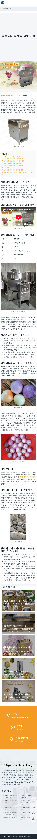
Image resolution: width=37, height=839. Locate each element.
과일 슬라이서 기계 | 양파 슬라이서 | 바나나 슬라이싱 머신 (18, 648)
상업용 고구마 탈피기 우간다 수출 (14, 626)
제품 (4, 8)
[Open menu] (35, 3)
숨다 (9, 154)
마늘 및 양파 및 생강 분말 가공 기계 (15, 601)
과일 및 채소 (9, 8)
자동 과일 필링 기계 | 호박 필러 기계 (15, 671)
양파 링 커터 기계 (26, 477)
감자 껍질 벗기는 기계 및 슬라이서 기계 (16, 694)
